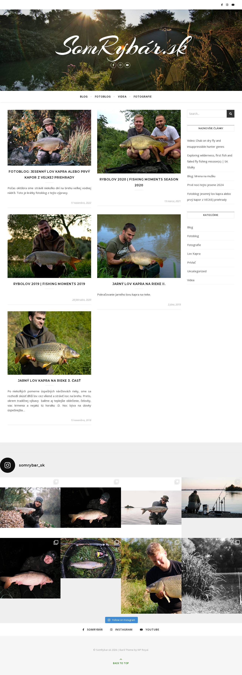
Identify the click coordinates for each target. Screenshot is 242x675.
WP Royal (142, 650)
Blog (84, 96)
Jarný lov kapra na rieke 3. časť (49, 380)
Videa (122, 96)
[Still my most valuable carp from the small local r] (151, 576)
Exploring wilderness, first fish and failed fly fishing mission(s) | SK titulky (209, 161)
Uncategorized (196, 271)
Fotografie (143, 96)
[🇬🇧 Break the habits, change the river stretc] (90, 507)
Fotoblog (103, 96)
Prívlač (191, 262)
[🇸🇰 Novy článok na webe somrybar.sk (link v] (30, 568)
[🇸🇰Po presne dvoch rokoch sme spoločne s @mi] (212, 497)
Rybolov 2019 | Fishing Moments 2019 (49, 284)
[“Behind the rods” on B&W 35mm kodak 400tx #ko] (212, 576)
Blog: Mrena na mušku (201, 176)
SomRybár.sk (121, 46)
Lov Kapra (193, 253)
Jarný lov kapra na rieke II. (139, 284)
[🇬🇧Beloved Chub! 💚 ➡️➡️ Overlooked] (30, 507)
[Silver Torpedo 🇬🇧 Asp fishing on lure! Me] (151, 507)
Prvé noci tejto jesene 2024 (205, 185)
